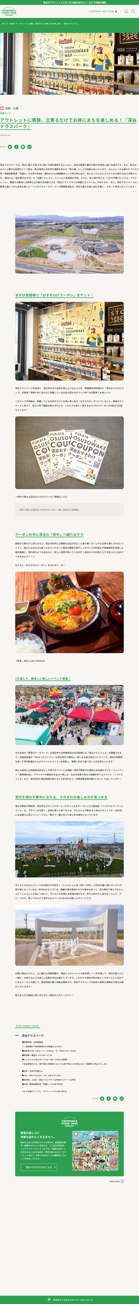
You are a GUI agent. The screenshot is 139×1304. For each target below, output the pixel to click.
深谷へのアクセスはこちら (39, 1167)
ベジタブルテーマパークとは (101, 11)
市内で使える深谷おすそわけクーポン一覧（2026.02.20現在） (50, 509)
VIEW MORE (114, 1181)
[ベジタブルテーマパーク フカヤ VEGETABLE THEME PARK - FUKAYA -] (9, 11)
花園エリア (5, 113)
